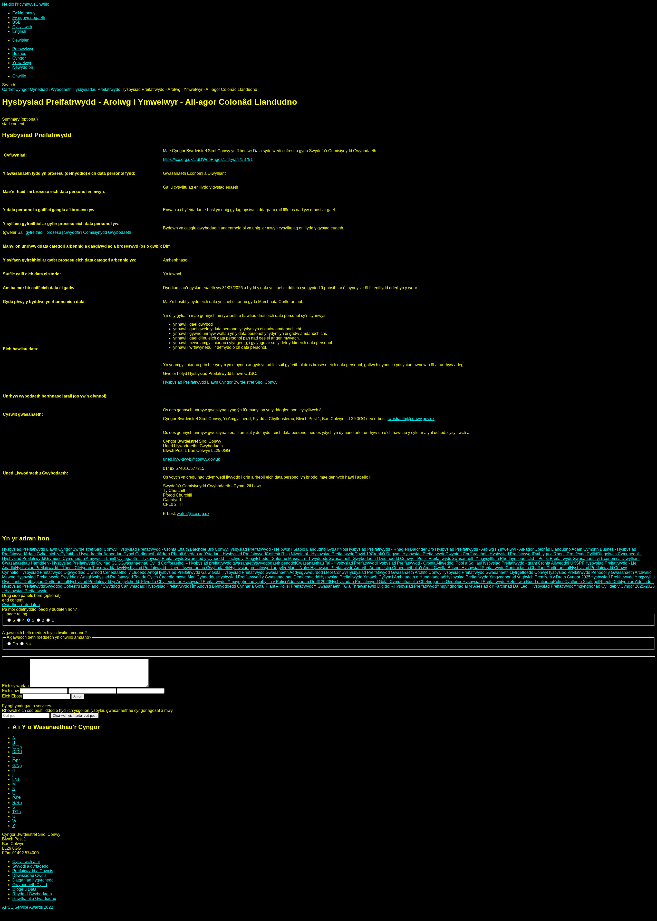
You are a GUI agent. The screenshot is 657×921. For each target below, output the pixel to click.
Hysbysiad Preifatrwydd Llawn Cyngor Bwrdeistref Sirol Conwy (220, 382)
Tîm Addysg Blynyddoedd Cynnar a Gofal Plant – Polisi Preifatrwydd (251, 586)
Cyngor (19, 58)
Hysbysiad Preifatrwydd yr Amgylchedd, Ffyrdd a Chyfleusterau (125, 581)
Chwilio (42, 4)
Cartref (8, 89)
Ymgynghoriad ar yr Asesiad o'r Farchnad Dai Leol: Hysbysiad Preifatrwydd (505, 586)
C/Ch (17, 747)
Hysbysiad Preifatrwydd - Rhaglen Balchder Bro (390, 549)
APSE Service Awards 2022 (27, 907)
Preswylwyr (22, 49)
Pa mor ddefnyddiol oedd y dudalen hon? (39, 609)
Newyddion (22, 67)
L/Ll (15, 779)
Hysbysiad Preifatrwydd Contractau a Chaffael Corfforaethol (515, 568)
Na (28, 644)
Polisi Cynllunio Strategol (576, 581)
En (19, 31)
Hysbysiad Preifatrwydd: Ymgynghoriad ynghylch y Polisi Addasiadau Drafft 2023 (256, 581)
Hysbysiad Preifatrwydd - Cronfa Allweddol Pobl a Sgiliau (429, 563)
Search (8, 85)
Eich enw (10, 691)
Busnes (19, 53)
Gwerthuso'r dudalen (21, 605)
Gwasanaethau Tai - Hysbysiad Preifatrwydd (336, 563)
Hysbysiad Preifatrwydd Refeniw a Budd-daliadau (507, 581)
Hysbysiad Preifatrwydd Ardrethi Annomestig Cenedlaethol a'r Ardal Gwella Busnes (385, 568)
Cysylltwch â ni (26, 861)
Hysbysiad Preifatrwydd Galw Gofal (189, 572)
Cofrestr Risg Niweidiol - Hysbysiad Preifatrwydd (310, 554)
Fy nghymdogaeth (28, 17)
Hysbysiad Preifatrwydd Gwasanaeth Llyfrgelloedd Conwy (494, 572)
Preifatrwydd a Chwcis (32, 871)
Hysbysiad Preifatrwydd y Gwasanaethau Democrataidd (268, 577)
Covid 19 (362, 554)
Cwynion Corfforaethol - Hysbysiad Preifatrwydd (489, 554)
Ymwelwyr (21, 63)
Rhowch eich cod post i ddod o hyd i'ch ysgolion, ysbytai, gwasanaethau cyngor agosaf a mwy (87, 710)
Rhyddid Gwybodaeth (32, 894)
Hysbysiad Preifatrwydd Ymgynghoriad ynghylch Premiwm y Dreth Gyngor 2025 (518, 577)
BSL (16, 22)
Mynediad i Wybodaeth (51, 89)
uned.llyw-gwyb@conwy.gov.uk (191, 459)
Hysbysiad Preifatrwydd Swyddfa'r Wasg (53, 577)
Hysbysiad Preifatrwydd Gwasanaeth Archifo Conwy (394, 572)
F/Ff (16, 761)
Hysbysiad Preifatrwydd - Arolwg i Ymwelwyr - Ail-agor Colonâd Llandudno (503, 549)
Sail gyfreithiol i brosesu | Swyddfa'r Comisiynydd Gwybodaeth (73, 232)
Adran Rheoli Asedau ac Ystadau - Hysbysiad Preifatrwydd (212, 554)
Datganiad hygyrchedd (33, 880)
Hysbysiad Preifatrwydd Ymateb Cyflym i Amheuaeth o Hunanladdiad (382, 577)
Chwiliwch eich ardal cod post (74, 716)
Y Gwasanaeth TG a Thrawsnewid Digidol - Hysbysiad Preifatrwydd (375, 586)
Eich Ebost (12, 696)
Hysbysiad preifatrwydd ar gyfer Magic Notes (269, 568)
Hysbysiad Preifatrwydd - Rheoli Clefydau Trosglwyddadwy (69, 568)
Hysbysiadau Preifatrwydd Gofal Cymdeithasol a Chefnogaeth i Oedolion (396, 581)
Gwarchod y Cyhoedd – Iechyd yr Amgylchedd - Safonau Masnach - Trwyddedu (256, 558)
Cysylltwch (22, 27)
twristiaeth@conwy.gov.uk (411, 418)
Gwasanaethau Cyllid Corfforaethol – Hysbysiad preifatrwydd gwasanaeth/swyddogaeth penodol (208, 563)
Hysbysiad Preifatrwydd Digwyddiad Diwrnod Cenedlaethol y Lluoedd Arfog (88, 572)
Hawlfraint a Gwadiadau (34, 898)
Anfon (77, 696)
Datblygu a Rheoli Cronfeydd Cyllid (565, 554)
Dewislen (21, 40)
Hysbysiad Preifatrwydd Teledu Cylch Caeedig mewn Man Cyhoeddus (154, 577)
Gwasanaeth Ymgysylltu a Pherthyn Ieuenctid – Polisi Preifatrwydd (512, 558)
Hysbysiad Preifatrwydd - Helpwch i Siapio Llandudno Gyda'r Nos (287, 549)
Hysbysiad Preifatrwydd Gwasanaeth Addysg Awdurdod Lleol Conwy (284, 572)
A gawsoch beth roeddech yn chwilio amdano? (44, 633)
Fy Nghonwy (23, 13)
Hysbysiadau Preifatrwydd (96, 89)
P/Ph (16, 798)
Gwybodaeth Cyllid (29, 885)
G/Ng (17, 765)
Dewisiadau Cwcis (29, 875)
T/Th (16, 812)
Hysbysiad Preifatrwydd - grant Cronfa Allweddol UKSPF (532, 563)
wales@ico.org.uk (193, 513)
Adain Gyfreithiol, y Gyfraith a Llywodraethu (64, 554)
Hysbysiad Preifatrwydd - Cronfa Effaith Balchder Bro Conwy (173, 549)
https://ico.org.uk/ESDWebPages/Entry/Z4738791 (208, 159)
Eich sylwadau (15, 686)
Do (16, 644)
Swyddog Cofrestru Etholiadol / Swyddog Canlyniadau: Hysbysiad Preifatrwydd (117, 586)
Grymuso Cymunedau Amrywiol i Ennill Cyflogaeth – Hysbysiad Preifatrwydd (115, 558)
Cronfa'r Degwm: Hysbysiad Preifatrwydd (408, 554)
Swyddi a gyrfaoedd (30, 866)
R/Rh (17, 802)
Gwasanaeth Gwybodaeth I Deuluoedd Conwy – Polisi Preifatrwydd (389, 558)
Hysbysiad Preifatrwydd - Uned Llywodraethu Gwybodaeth (176, 568)
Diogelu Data (24, 889)
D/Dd (17, 752)
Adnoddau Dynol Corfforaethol (131, 554)
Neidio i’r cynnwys (18, 4)
